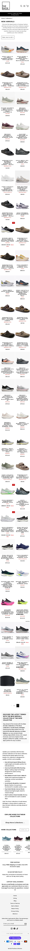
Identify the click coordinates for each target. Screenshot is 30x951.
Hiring (15, 898)
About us (15, 913)
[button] (20, 614)
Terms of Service (15, 903)
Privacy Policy (15, 911)
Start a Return (15, 906)
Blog (15, 900)
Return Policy (15, 908)
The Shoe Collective (15, 933)
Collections (9, 18)
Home (3, 18)
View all (24, 829)
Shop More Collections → (15, 822)
